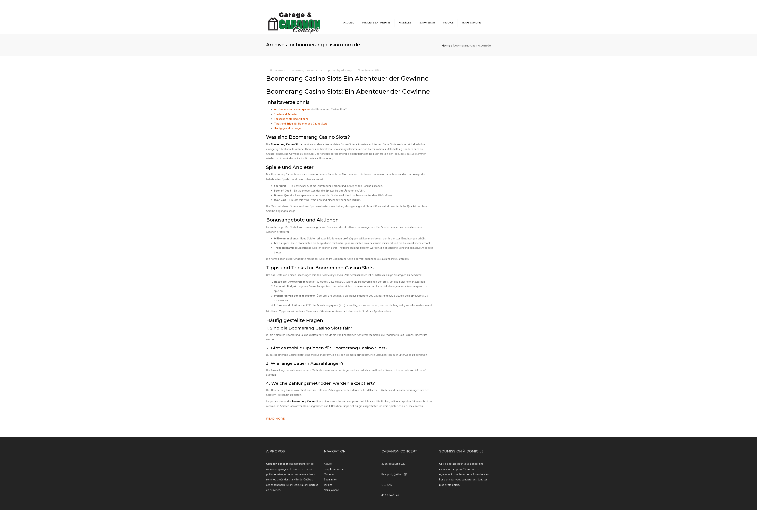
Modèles (405, 22)
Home (446, 45)
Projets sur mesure (376, 22)
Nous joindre (471, 22)
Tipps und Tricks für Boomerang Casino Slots (300, 123)
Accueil (348, 22)
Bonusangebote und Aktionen (291, 119)
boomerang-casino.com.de (306, 70)
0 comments (277, 70)
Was (277, 109)
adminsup (346, 70)
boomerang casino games (295, 109)
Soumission (427, 22)
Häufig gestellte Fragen (288, 128)
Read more (275, 418)
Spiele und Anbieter (286, 114)
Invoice (448, 22)
